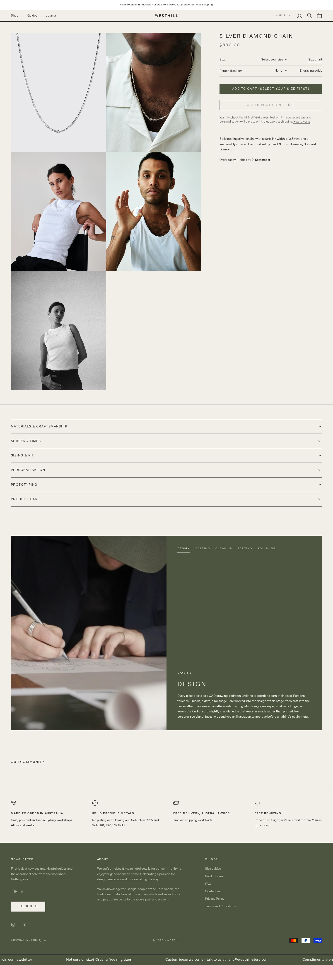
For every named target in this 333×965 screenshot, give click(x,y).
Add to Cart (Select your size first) (270, 89)
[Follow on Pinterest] (25, 924)
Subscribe (28, 906)
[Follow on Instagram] (13, 924)
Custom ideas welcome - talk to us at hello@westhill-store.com (201, 959)
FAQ (208, 884)
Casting (202, 548)
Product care (214, 876)
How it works (301, 122)
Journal (51, 15)
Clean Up (223, 548)
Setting (245, 548)
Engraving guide (310, 71)
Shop (14, 15)
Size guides (213, 869)
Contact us (212, 891)
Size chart (315, 60)
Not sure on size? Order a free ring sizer (83, 959)
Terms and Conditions (220, 906)
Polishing (267, 548)
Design (183, 548)
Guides (32, 15)
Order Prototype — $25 (271, 105)
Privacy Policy (214, 899)
